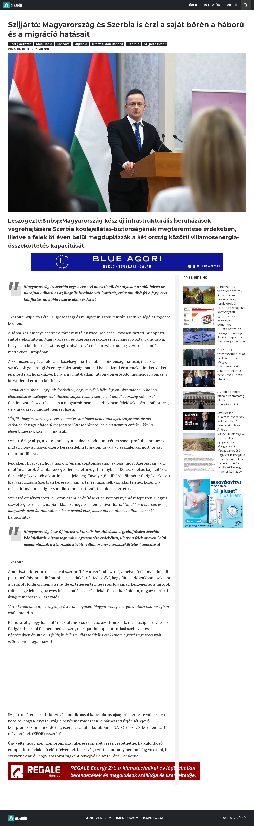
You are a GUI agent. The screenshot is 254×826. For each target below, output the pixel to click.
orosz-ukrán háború (107, 44)
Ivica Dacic (44, 44)
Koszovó (63, 44)
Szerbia (133, 44)
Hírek (192, 5)
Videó (232, 5)
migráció (80, 44)
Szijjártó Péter (155, 44)
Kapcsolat (153, 818)
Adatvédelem (98, 818)
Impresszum (127, 818)
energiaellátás (20, 44)
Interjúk (212, 5)
